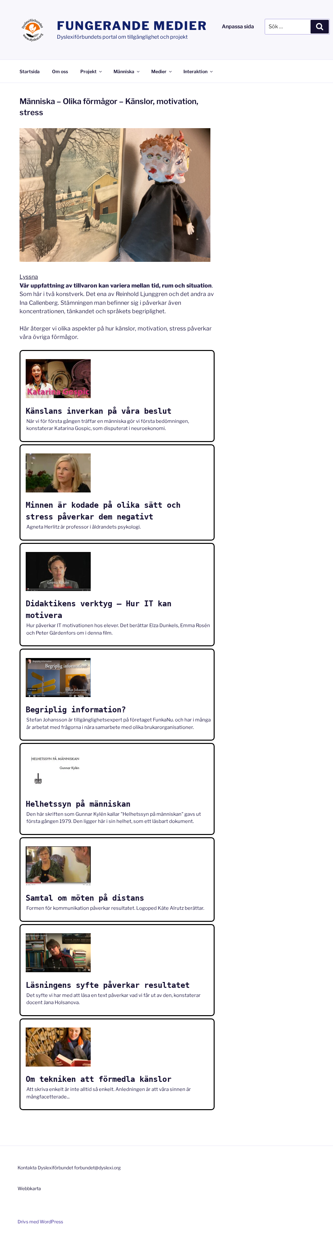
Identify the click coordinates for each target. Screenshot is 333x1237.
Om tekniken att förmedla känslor (98, 1079)
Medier (158, 71)
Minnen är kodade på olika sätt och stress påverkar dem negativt (103, 511)
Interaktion (195, 71)
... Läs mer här (41, 421)
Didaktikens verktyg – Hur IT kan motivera (98, 609)
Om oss (60, 71)
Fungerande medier (132, 26)
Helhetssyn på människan (78, 804)
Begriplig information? (76, 709)
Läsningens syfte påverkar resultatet (108, 985)
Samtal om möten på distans (85, 898)
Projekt (88, 71)
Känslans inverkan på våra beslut (98, 411)
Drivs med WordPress (40, 1221)
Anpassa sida (238, 26)
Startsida (30, 71)
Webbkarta (29, 1188)
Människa (123, 71)
